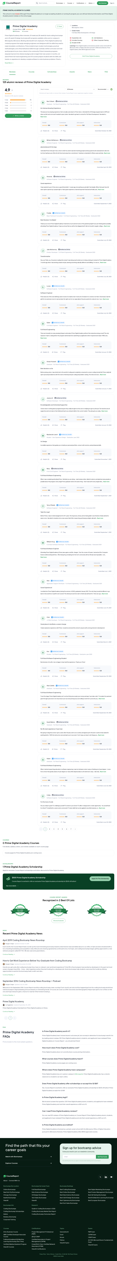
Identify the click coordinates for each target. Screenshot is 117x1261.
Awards (72, 72)
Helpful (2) (46, 786)
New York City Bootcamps (11, 1192)
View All (5, 1200)
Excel (61, 1235)
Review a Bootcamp (9, 1217)
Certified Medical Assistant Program (14, 1244)
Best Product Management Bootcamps (100, 1192)
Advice (91, 3)
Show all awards (58, 921)
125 (14, 31)
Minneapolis (75, 27)
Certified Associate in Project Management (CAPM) (41, 1240)
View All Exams (93, 1245)
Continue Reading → (9, 954)
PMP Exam (91, 1232)
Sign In (112, 3)
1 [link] (10, 1018)
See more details (11, 886)
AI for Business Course (10, 1232)
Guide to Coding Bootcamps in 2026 (43, 1209)
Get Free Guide (102, 1157)
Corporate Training (9, 1220)
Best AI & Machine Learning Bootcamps (100, 1198)
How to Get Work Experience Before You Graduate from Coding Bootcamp (37, 960)
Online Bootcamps (9, 1189)
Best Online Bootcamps (67, 1192)
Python (62, 1240)
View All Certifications (39, 1249)
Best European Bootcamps (96, 1200)
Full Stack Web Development (80, 33)
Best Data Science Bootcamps (69, 1195)
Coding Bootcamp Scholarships (13, 1211)
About (5, 1181)
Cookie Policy (58, 1254)
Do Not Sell (64, 1254)
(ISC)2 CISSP (36, 1237)
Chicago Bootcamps (10, 1195)
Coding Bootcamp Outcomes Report (44, 1214)
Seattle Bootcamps (9, 1198)
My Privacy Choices (72, 1254)
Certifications (80, 3)
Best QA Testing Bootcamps (97, 1195)
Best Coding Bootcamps (68, 1189)
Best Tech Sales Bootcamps (69, 1203)
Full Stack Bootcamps (39, 1189)
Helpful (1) (46, 352)
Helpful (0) (46, 131)
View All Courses (8, 1247)
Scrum (62, 1237)
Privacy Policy (43, 1254)
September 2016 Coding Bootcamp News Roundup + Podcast (32, 981)
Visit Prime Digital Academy (91, 56)
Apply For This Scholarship (100, 879)
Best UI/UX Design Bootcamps (69, 1198)
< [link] (41, 829)
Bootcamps (59, 3)
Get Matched (102, 3)
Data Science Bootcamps (40, 1192)
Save (60, 26)
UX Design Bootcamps (39, 1195)
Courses (69, 3)
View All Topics (64, 1243)
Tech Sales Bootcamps (39, 1198)
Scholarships (51, 72)
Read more (44, 117)
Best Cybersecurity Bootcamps (70, 1200)
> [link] (14, 1018)
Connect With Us (14, 1181)
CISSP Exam (92, 1237)
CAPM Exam (92, 1235)
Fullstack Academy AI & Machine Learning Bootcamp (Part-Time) (13, 1240)
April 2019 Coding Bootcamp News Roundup (24, 940)
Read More (8, 63)
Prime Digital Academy (13, 1001)
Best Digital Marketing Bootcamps (99, 1189)
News (90, 72)
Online (81, 27)
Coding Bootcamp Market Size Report (44, 1211)
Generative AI (64, 1232)
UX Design (92, 33)
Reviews (12, 72)
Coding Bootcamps (9, 1209)
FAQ (106, 72)
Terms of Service (50, 1254)
